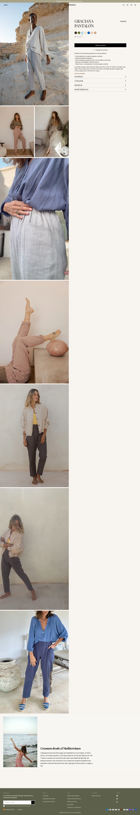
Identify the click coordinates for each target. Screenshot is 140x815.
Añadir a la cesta (100, 45)
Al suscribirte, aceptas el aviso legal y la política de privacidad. (18, 806)
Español (20, 809)
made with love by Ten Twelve (67, 812)
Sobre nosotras (96, 796)
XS (75, 37)
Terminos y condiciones (74, 807)
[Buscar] (123, 5)
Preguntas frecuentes (49, 798)
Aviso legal (70, 804)
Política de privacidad (73, 796)
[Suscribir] (33, 802)
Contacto (45, 796)
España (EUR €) (10, 809)
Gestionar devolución (49, 801)
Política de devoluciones (74, 798)
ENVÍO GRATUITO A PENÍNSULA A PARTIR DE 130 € (69, 1)
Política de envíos (72, 801)
